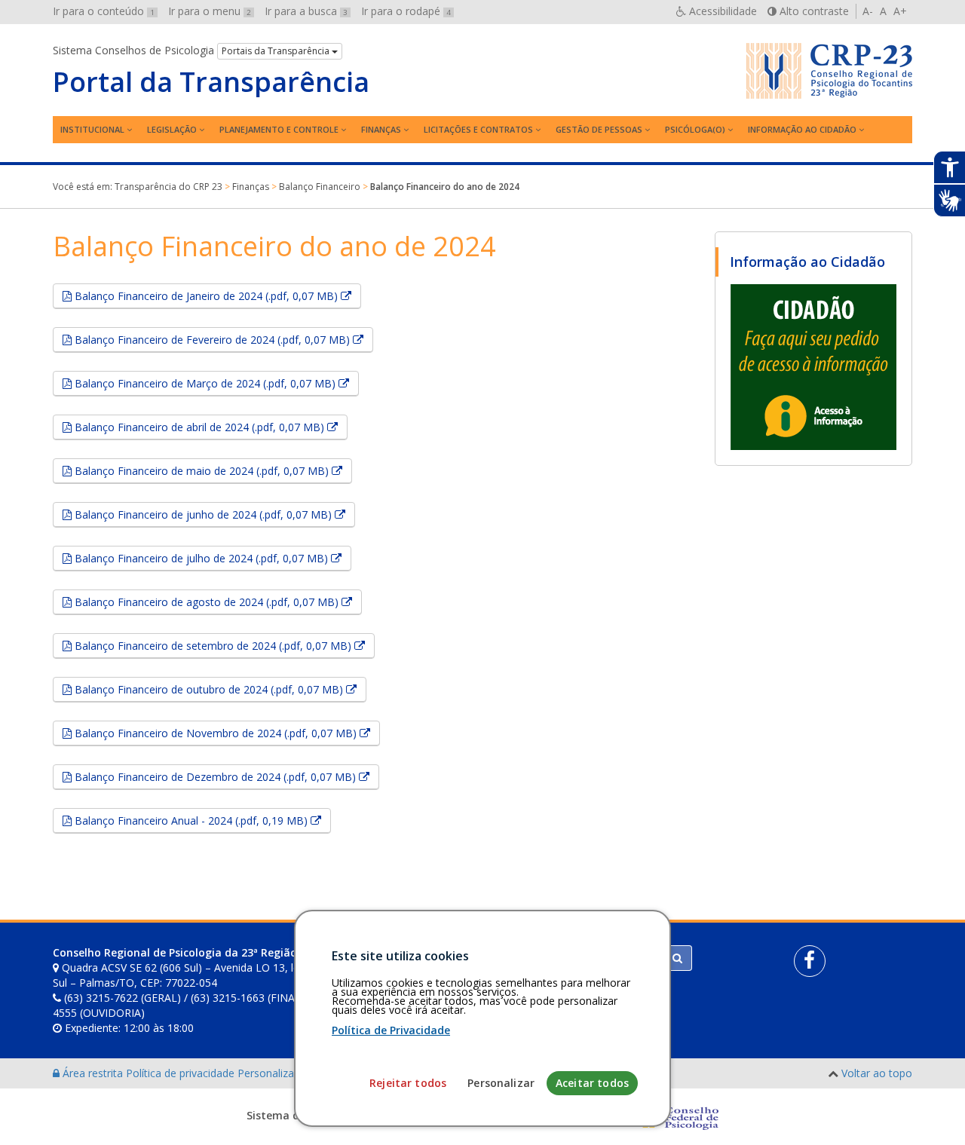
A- (867, 11)
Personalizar (501, 1083)
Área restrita (93, 1073)
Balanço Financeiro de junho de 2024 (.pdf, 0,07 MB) (213, 514)
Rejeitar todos (407, 1083)
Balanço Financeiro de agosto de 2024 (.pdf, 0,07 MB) (217, 601)
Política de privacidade (181, 1073)
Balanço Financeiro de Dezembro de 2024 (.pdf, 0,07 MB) (225, 776)
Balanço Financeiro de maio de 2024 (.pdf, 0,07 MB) (212, 470)
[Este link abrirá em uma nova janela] (813, 366)
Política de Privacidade (391, 1030)
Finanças (381, 129)
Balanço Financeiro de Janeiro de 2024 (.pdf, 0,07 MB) (216, 295)
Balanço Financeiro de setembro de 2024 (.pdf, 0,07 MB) (223, 645)
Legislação (172, 129)
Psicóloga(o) (695, 129)
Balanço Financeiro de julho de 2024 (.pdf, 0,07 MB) (211, 557)
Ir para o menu (209, 11)
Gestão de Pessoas (599, 129)
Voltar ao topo (876, 1073)
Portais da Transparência (277, 50)
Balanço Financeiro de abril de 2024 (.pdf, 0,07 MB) (210, 426)
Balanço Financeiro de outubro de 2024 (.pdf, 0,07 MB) (219, 688)
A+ (900, 11)
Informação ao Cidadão (802, 129)
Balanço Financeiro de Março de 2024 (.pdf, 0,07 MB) (215, 382)
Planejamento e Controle (279, 129)
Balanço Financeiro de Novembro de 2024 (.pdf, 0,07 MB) (226, 732)
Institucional (92, 129)
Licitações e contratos (478, 129)
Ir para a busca (306, 11)
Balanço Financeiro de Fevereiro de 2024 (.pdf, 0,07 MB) (222, 339)
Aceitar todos (592, 1083)
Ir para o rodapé (406, 11)
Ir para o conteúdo (104, 11)
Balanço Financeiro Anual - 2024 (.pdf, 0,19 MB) (201, 820)
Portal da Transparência (211, 82)
